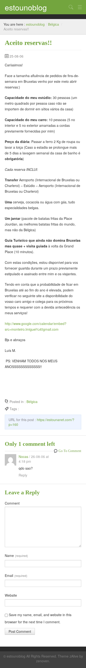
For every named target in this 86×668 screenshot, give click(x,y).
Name (16, 555)
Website (11, 595)
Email (16, 575)
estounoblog (26, 7)
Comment (12, 503)
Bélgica (53, 24)
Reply (23, 475)
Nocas (23, 456)
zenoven (42, 660)
